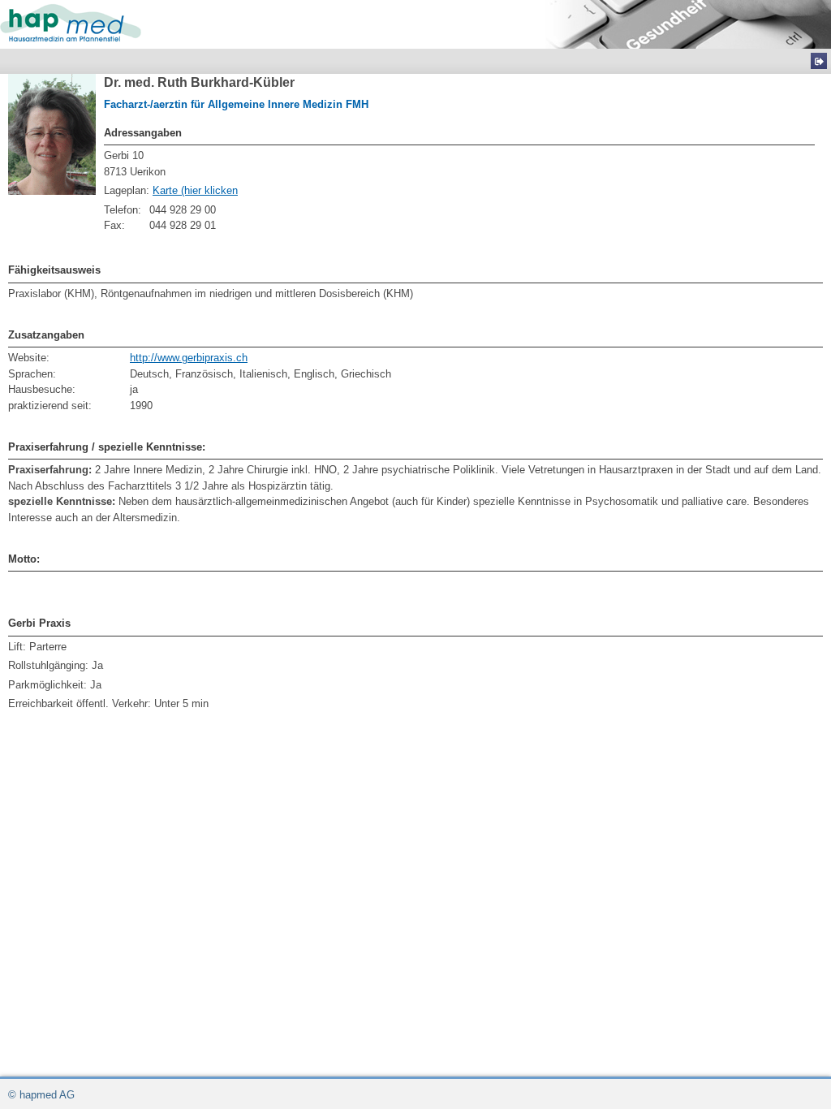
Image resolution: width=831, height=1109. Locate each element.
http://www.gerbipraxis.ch (189, 358)
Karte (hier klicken (195, 190)
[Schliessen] (819, 61)
